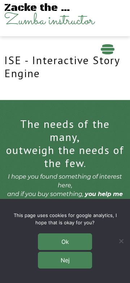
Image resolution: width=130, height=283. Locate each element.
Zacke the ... (49, 16)
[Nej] (121, 241)
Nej (65, 260)
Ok (65, 241)
